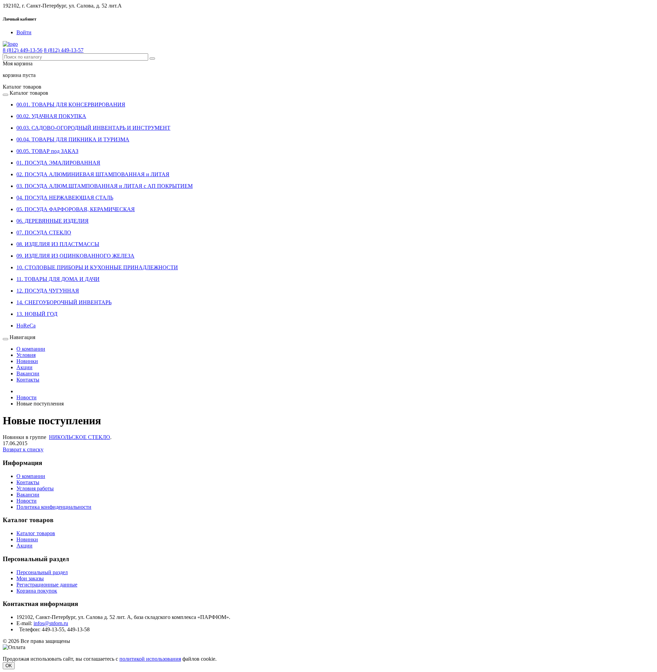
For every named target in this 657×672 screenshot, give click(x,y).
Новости (26, 501)
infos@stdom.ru (51, 623)
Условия (26, 355)
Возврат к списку (23, 449)
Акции (24, 367)
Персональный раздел (42, 572)
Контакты (27, 380)
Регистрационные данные (46, 584)
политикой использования (150, 659)
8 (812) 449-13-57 (63, 50)
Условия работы (35, 488)
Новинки (27, 361)
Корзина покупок (36, 591)
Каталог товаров (35, 533)
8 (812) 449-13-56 (22, 50)
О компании (30, 349)
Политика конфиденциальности (53, 507)
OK (8, 665)
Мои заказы (30, 578)
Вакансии (27, 373)
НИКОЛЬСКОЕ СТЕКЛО (79, 437)
